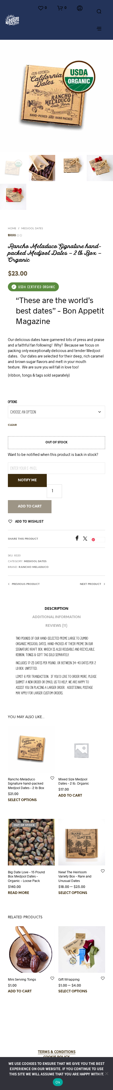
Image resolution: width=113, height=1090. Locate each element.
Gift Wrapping (69, 979)
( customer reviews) (56, 234)
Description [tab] (56, 609)
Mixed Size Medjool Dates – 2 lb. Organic (73, 781)
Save (99, 539)
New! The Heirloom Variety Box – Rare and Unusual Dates (74, 876)
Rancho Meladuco (34, 567)
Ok (57, 1082)
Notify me (27, 480)
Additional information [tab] (56, 617)
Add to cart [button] (70, 795)
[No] (106, 1073)
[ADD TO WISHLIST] (52, 778)
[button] (42, 8)
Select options (22, 800)
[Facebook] (78, 539)
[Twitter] (87, 539)
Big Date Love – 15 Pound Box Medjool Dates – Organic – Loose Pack (26, 876)
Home (12, 228)
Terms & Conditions (56, 1052)
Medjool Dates (32, 228)
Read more (18, 893)
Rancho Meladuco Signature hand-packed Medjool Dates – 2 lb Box (26, 783)
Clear (12, 425)
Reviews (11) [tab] (56, 626)
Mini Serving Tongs (22, 979)
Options (12, 402)
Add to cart (30, 506)
